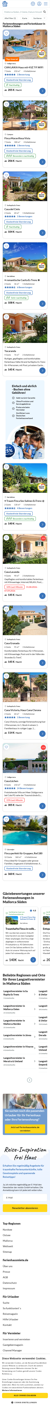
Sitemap (7, 1251)
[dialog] (25, 1380)
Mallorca (7, 1240)
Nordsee (7, 1229)
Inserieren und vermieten (16, 1339)
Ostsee (6, 1235)
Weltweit (8, 1246)
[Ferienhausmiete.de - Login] (40, 3)
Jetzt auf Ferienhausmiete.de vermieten (25, 1129)
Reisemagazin (10, 1313)
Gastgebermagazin (13, 1344)
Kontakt (7, 1324)
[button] (46, 3)
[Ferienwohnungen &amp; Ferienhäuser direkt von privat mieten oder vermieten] (5, 3)
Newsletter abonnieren (25, 1208)
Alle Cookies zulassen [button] (25, 1395)
